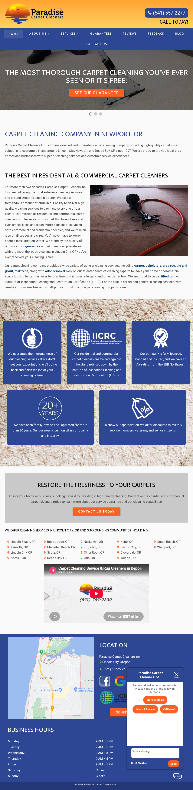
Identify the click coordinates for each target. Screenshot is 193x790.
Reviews (130, 33)
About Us (38, 33)
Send (174, 763)
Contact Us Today (96, 511)
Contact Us (96, 44)
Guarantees (101, 33)
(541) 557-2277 (168, 13)
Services (68, 33)
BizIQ (134, 763)
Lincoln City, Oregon (116, 662)
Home (13, 33)
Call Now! (169, 709)
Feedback (156, 33)
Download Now (96, 85)
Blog (179, 33)
